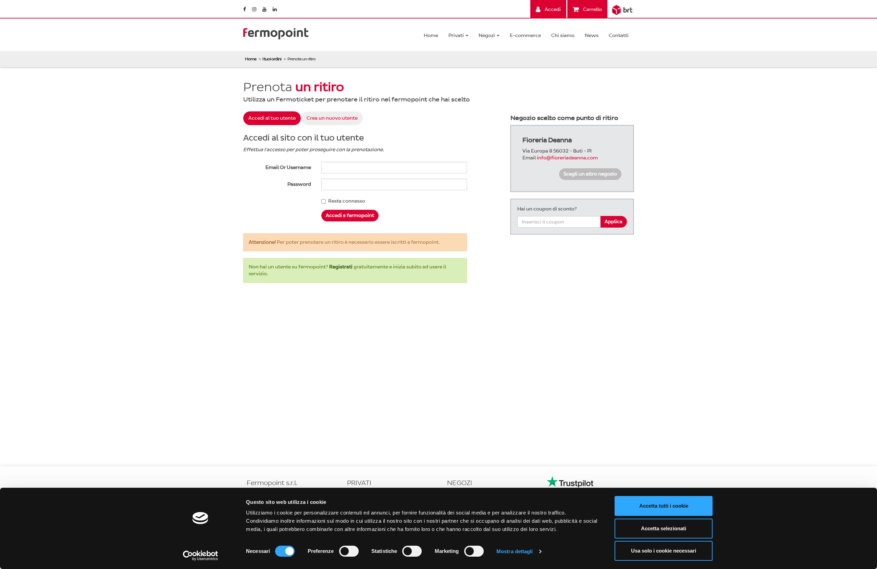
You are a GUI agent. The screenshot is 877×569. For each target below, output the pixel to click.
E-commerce (525, 35)
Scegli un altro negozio (590, 174)
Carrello (592, 9)
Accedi (552, 9)
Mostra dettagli (514, 551)
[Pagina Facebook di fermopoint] (245, 9)
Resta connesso (346, 201)
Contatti (619, 35)
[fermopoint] (275, 32)
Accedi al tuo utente (272, 118)
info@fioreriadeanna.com (567, 158)
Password (299, 184)
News (591, 35)
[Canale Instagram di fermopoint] (254, 9)
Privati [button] (456, 35)
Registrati (341, 267)
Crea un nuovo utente (332, 118)
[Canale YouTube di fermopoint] (265, 9)
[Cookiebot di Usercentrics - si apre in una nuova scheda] (201, 555)
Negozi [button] (487, 35)
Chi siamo (563, 35)
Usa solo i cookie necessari (663, 551)
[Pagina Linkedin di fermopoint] (275, 9)
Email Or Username (288, 167)
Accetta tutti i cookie (663, 506)
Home (431, 35)
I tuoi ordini (271, 59)
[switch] (349, 551)
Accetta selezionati (663, 528)
